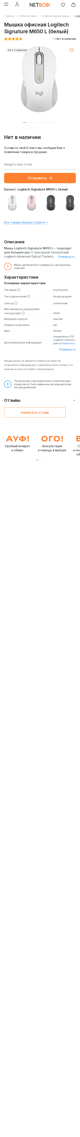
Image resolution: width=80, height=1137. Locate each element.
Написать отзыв (35, 412)
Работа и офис (28, 16)
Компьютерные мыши (55, 16)
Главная (9, 16)
